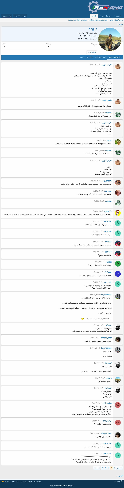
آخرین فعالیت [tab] (100, 57)
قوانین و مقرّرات (27, 481)
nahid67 (108, 241)
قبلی (118, 468)
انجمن (118, 16)
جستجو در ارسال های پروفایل (77, 20)
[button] (114, 16)
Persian (118, 481)
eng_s (109, 378)
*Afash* (108, 325)
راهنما (7, 481)
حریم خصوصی (15, 481)
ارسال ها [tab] (90, 57)
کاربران (94, 16)
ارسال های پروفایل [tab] (114, 57)
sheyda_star (106, 337)
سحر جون (108, 191)
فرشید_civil (107, 403)
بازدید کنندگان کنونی (116, 20)
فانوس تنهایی (107, 64)
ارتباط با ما (37, 481)
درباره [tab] (82, 57)
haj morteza (106, 294)
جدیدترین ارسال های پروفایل (98, 20)
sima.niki (108, 221)
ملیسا (109, 140)
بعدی (97, 468)
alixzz (109, 262)
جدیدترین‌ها (106, 16)
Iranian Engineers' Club (62, 486)
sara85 (108, 112)
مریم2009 (108, 272)
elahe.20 (108, 211)
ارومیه (80, 33)
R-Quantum (107, 180)
